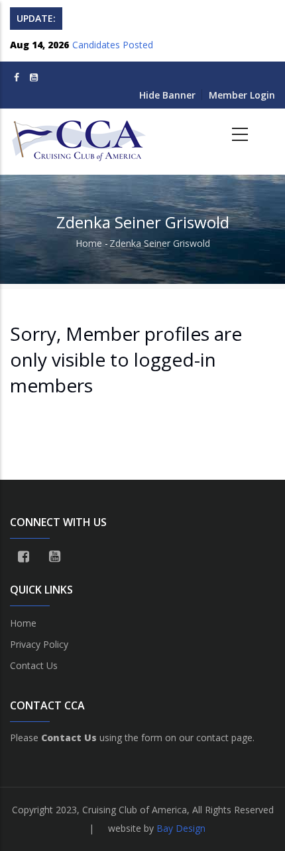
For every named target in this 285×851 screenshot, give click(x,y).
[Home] (80, 135)
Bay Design (180, 828)
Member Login (242, 95)
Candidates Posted (112, 44)
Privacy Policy (39, 644)
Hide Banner (167, 95)
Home (89, 243)
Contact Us (34, 665)
